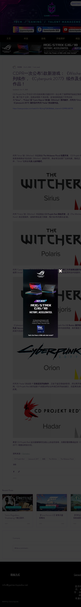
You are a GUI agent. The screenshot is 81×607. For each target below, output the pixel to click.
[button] (60, 271)
